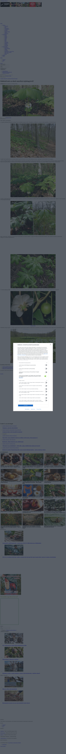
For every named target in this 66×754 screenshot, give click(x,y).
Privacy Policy (39, 409)
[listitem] (33, 362)
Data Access (33, 409)
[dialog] (33, 377)
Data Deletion (27, 409)
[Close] (51, 345)
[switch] (45, 365)
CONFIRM (25, 405)
